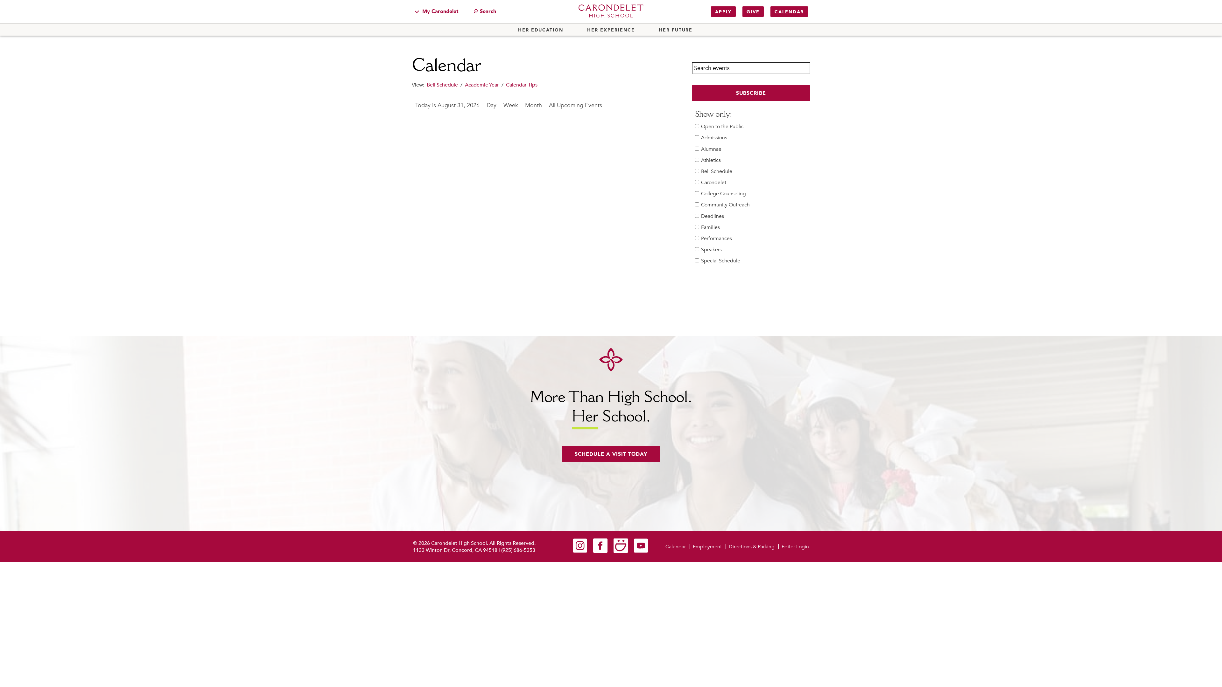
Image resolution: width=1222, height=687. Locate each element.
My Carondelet (440, 11)
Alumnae (711, 149)
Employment (707, 546)
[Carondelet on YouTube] (641, 551)
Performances (716, 239)
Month (533, 105)
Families (710, 228)
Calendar (789, 12)
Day (491, 105)
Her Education (540, 30)
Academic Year (482, 84)
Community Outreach (725, 205)
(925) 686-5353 (518, 550)
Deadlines (712, 216)
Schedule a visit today (611, 454)
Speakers (711, 250)
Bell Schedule (442, 84)
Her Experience (611, 30)
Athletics (711, 160)
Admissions (714, 138)
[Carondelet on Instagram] (580, 551)
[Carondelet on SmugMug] (621, 551)
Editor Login (795, 546)
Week (510, 105)
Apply (723, 12)
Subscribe (751, 93)
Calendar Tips (521, 84)
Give (753, 12)
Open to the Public (722, 127)
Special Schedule (720, 261)
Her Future (675, 30)
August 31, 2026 (459, 105)
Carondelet (713, 183)
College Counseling (723, 194)
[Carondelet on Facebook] (600, 551)
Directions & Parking (752, 546)
